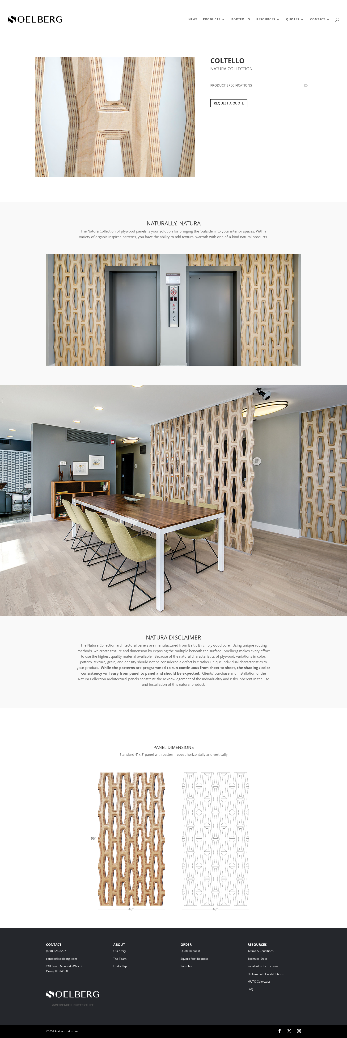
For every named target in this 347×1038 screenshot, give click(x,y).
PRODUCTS (211, 19)
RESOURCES (265, 19)
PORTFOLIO (240, 19)
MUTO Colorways (259, 982)
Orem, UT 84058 (57, 971)
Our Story (119, 951)
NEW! (192, 19)
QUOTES (292, 19)
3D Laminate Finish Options (266, 974)
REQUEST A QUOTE (229, 103)
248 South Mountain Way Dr (65, 966)
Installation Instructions (263, 966)
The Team (132, 959)
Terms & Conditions (267, 951)
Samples (186, 966)
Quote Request (199, 951)
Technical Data (257, 959)
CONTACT (317, 19)
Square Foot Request (194, 959)
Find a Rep (120, 966)
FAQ (250, 989)
